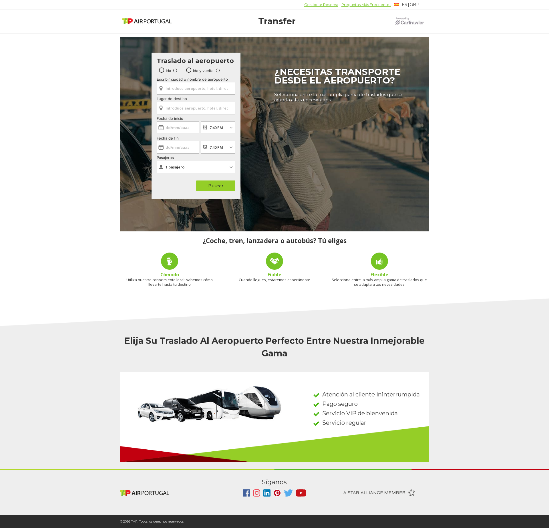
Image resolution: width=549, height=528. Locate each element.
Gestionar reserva (321, 4)
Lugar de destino (172, 98)
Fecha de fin (168, 138)
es (404, 4)
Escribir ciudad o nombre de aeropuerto (192, 79)
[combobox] (196, 86)
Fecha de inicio (170, 118)
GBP (414, 4)
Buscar (215, 185)
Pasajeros (165, 157)
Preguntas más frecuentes (366, 4)
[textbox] (400, 5)
